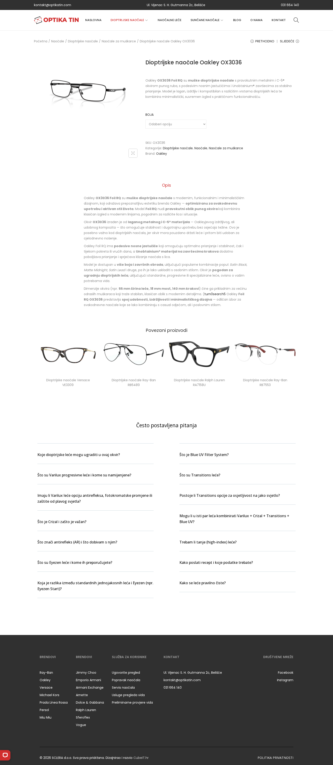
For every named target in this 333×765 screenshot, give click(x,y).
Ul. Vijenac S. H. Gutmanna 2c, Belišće (176, 5)
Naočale (57, 41)
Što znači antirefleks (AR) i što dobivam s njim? (77, 542)
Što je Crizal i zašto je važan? (61, 521)
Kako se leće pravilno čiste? (202, 582)
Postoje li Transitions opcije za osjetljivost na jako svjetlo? (229, 495)
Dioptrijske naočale (83, 41)
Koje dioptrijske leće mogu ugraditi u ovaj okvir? (78, 454)
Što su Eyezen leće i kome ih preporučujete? (74, 562)
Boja (149, 114)
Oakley (161, 153)
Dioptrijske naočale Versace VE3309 (68, 382)
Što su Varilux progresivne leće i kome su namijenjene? (84, 475)
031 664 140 (290, 5)
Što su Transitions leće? (199, 475)
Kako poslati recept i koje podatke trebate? (216, 562)
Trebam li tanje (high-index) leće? (207, 542)
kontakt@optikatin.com (52, 5)
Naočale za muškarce (119, 41)
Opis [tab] (166, 185)
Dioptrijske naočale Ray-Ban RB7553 (265, 382)
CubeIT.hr (141, 757)
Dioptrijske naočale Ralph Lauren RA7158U (199, 382)
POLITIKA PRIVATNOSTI (275, 757)
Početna (40, 41)
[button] (95, 457)
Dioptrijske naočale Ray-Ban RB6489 (134, 382)
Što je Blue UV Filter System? (204, 454)
